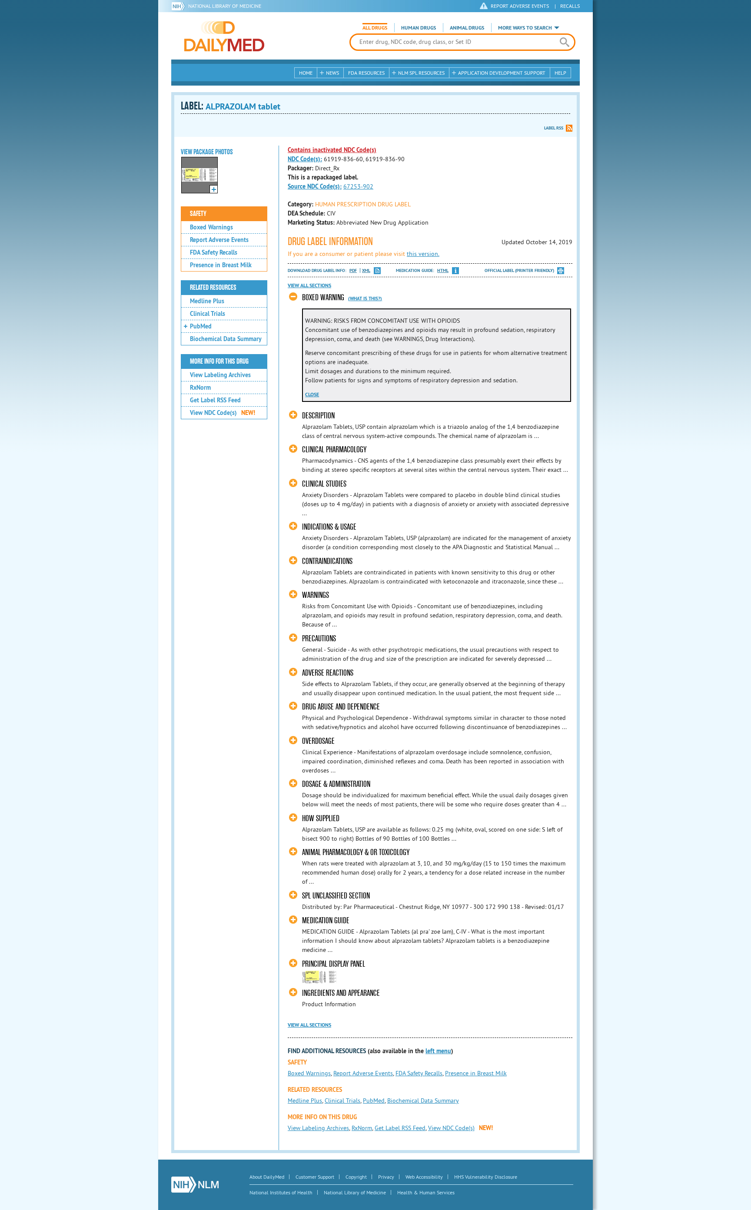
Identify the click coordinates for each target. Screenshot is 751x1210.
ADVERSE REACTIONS (327, 673)
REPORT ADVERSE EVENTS (520, 6)
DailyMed (224, 36)
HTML (443, 270)
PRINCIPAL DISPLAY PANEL (333, 964)
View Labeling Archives (220, 375)
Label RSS (553, 128)
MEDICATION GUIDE (325, 920)
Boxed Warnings (211, 227)
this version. (423, 254)
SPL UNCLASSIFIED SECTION (336, 896)
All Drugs (374, 27)
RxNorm (200, 387)
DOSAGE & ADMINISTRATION (336, 784)
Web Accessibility (424, 1177)
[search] (564, 42)
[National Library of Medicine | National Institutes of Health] (195, 1185)
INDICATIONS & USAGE (329, 527)
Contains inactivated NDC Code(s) (332, 150)
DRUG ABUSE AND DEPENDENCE (341, 707)
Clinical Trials (207, 314)
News (332, 73)
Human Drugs (418, 27)
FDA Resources (366, 73)
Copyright (356, 1177)
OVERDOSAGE (318, 741)
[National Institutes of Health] (179, 6)
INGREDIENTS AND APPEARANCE (341, 993)
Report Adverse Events (219, 240)
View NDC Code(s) (222, 413)
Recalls (570, 6)
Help (560, 73)
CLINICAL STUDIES (324, 484)
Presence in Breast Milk (221, 265)
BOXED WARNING (323, 297)
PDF (353, 270)
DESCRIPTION (318, 416)
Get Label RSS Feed (215, 400)
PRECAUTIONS (319, 638)
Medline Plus (207, 301)
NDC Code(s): (305, 159)
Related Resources (213, 287)
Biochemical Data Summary (226, 339)
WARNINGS (315, 595)
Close (312, 394)
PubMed (201, 326)
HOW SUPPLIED (320, 818)
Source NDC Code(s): (315, 186)
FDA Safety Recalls (213, 252)
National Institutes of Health (280, 1192)
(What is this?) (365, 298)
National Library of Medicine (224, 6)
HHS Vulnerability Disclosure (485, 1177)
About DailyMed (266, 1177)
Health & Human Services (426, 1192)
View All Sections (309, 285)
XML (366, 270)
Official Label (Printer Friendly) (519, 270)
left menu (438, 1051)
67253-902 (358, 186)
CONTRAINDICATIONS (327, 561)
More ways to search (525, 27)
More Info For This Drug (219, 361)
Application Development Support (501, 73)
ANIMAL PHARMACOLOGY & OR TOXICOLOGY (355, 852)
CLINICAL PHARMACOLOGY (334, 449)
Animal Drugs (467, 27)
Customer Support (315, 1177)
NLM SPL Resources (421, 73)
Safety (198, 213)
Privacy (386, 1177)
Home (305, 73)
